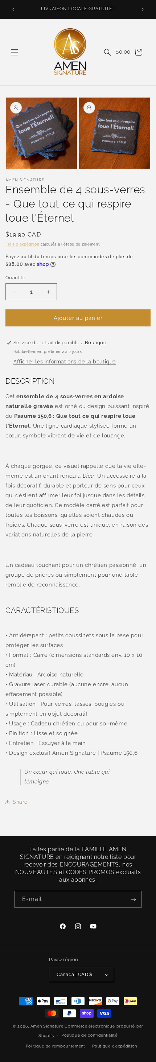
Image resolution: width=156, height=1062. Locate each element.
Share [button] (20, 802)
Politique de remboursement (55, 1046)
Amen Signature (46, 1026)
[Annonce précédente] (13, 9)
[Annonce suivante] (143, 9)
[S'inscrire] (133, 899)
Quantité (15, 277)
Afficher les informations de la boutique (64, 362)
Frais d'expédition (22, 244)
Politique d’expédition (114, 1046)
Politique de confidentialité (89, 1035)
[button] (14, 52)
